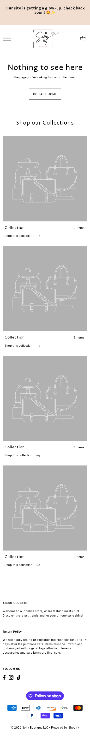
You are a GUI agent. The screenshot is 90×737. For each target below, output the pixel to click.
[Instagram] (11, 677)
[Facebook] (4, 677)
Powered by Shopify (65, 727)
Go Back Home (45, 94)
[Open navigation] (8, 39)
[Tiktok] (19, 677)
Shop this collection (19, 236)
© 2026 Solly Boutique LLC (29, 727)
